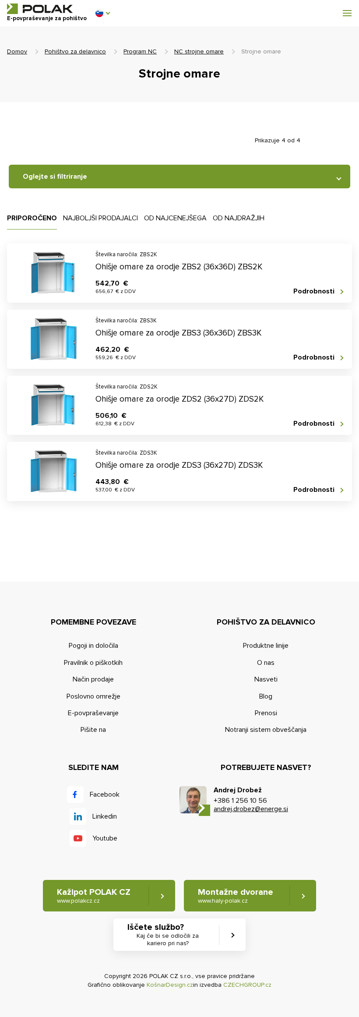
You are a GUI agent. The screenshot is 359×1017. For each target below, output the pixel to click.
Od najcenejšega (175, 218)
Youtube (104, 838)
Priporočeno (32, 218)
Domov (17, 51)
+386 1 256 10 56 (240, 800)
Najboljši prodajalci (100, 218)
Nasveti (266, 679)
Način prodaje (93, 679)
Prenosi (266, 713)
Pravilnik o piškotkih (93, 662)
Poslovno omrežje (93, 696)
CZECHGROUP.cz (247, 985)
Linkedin (104, 816)
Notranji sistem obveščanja (265, 729)
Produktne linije (266, 645)
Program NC (140, 51)
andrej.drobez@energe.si (251, 809)
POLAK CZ (40, 9)
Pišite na (93, 729)
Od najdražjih (238, 218)
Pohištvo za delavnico (75, 51)
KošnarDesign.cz (170, 985)
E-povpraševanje (93, 713)
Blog (265, 696)
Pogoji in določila (93, 645)
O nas (266, 662)
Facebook (105, 794)
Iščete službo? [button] (163, 934)
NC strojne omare (199, 51)
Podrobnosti (313, 291)
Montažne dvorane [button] (235, 895)
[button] (102, 13)
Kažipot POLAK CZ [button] (93, 895)
